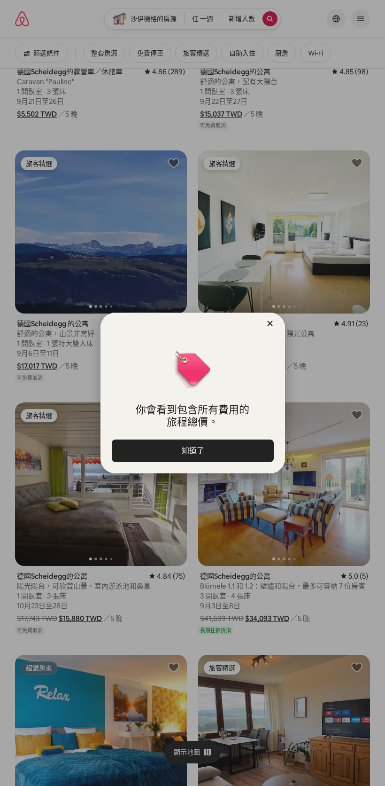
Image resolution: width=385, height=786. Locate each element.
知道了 (192, 451)
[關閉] (270, 323)
